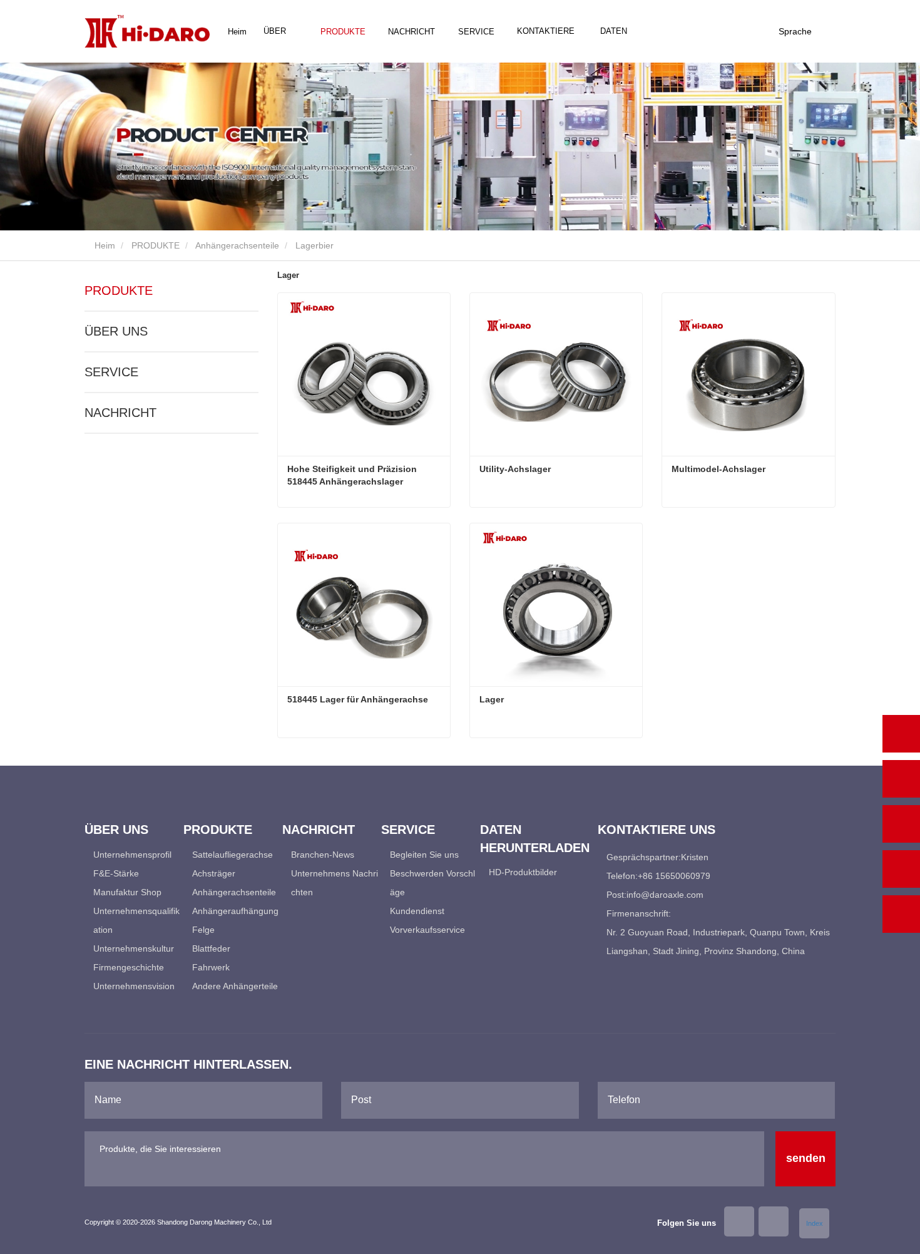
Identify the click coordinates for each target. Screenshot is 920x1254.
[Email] (901, 824)
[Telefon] (901, 779)
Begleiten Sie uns (424, 855)
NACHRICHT (120, 412)
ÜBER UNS (116, 331)
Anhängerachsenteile (237, 245)
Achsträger (213, 873)
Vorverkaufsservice (427, 930)
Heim (237, 31)
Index (814, 1223)
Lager (491, 699)
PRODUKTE (155, 245)
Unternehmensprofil (132, 855)
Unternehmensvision (134, 986)
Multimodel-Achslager (718, 469)
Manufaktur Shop (127, 892)
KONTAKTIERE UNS (546, 44)
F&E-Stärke (116, 873)
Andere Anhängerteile (235, 986)
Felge (203, 930)
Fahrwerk (211, 967)
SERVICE (111, 372)
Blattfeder (211, 948)
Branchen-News (322, 855)
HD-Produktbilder (523, 872)
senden (805, 1158)
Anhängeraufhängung (235, 911)
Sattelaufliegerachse (232, 855)
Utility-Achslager (515, 469)
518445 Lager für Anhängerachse (357, 699)
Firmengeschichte (128, 967)
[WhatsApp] (901, 734)
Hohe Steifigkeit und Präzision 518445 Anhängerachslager (352, 475)
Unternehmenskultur (133, 948)
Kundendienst (417, 911)
